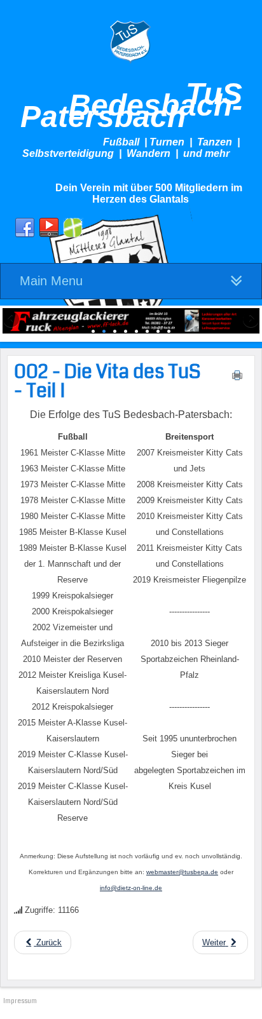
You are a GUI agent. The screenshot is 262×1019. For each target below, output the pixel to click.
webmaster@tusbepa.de (182, 871)
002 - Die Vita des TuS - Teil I (107, 381)
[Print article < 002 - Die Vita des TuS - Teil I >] (237, 378)
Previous (12, 320)
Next (249, 320)
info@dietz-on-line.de (131, 887)
